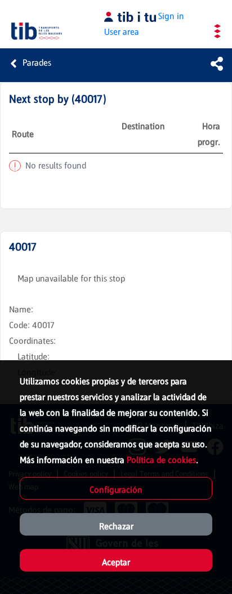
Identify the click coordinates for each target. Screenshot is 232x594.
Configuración (116, 489)
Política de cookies (161, 460)
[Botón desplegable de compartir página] (216, 63)
